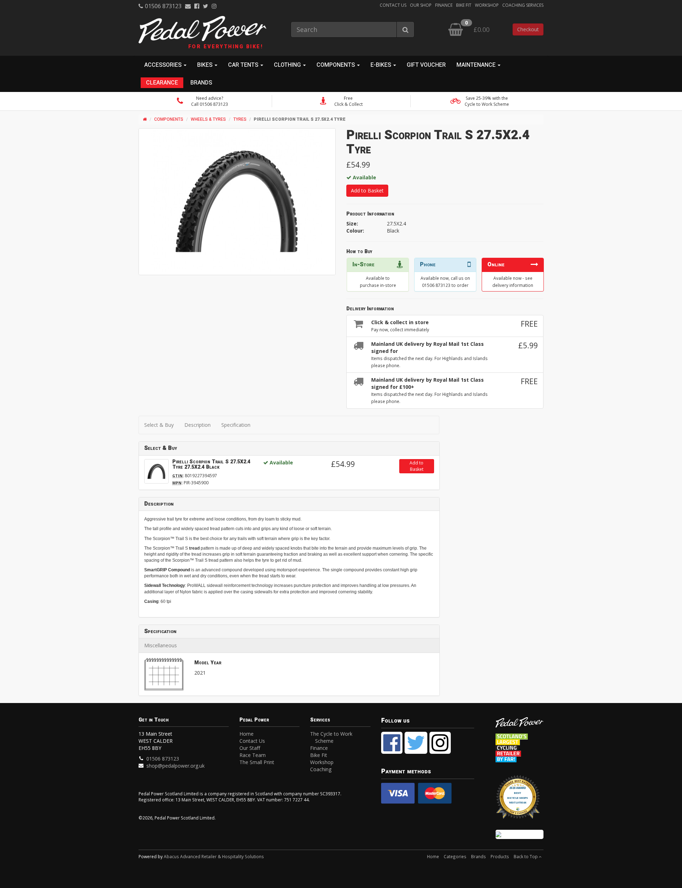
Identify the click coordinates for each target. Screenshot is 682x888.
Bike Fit (463, 5)
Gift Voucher (426, 65)
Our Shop (421, 5)
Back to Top (526, 856)
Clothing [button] (288, 65)
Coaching (320, 769)
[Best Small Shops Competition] (519, 834)
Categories (455, 856)
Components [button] (336, 65)
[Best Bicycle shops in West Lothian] (519, 800)
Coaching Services (522, 5)
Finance (444, 5)
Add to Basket (367, 190)
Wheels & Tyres (208, 119)
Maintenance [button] (476, 65)
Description (197, 424)
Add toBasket (416, 466)
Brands (201, 82)
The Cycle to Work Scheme (331, 737)
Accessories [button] (163, 65)
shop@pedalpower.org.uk (175, 765)
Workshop (487, 5)
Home (246, 733)
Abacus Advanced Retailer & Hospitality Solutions (214, 856)
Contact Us (393, 5)
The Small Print (256, 762)
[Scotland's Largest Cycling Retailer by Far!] (519, 745)
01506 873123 (163, 6)
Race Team (252, 755)
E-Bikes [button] (381, 65)
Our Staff (249, 748)
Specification (235, 424)
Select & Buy (159, 424)
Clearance (162, 82)
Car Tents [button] (244, 65)
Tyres (240, 119)
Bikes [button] (205, 65)
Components (168, 119)
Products (500, 856)
